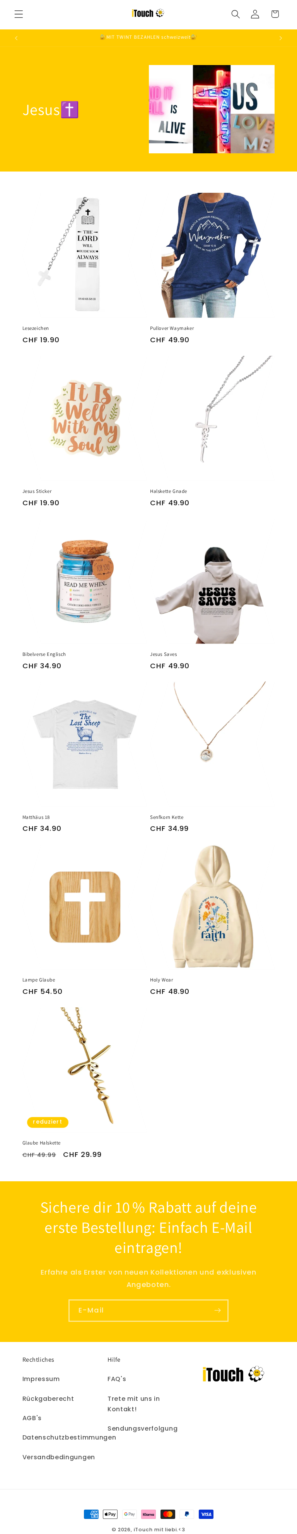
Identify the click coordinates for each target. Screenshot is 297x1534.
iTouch (143, 1529)
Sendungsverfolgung (143, 1428)
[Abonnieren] (217, 1310)
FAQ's (117, 1378)
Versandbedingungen (58, 1457)
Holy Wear (161, 980)
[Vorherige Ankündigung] (16, 37)
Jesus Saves (163, 654)
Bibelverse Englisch (44, 654)
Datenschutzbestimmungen (69, 1437)
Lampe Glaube (38, 980)
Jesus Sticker (37, 491)
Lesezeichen (36, 328)
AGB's (32, 1418)
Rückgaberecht (48, 1398)
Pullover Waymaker (172, 328)
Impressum (41, 1378)
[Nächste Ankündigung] (280, 37)
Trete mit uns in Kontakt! (134, 1404)
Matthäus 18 (36, 817)
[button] (19, 14)
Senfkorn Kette (166, 817)
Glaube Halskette (41, 1143)
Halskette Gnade (168, 491)
